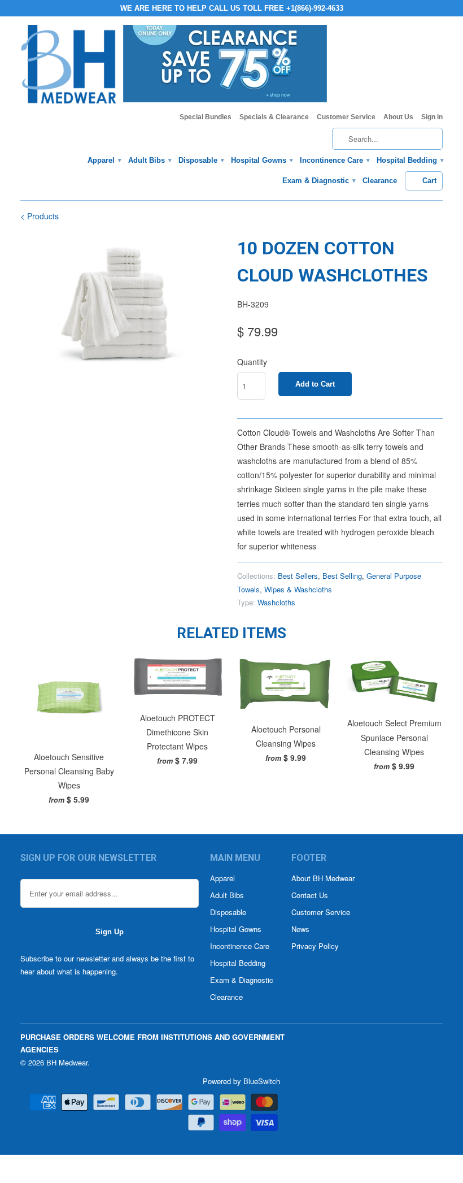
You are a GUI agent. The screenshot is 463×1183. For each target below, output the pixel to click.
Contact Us (309, 895)
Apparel (104, 160)
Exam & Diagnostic (318, 180)
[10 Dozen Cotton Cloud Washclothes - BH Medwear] (123, 303)
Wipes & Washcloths (298, 589)
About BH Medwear (323, 878)
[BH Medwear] (68, 68)
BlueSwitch (261, 1081)
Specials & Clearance (274, 117)
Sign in (432, 117)
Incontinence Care (334, 160)
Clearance (379, 180)
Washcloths (276, 602)
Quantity (252, 361)
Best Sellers (298, 575)
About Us (398, 117)
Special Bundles (205, 117)
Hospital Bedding (410, 160)
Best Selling (342, 575)
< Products (39, 216)
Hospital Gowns (261, 160)
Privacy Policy (315, 946)
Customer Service (346, 117)
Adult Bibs (149, 160)
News (300, 929)
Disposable (200, 160)
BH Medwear (67, 1062)
